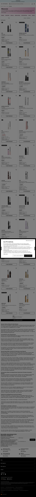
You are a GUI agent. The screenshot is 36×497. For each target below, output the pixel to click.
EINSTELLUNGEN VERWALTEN (18, 255)
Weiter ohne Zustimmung (30, 240)
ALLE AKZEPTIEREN (28, 255)
